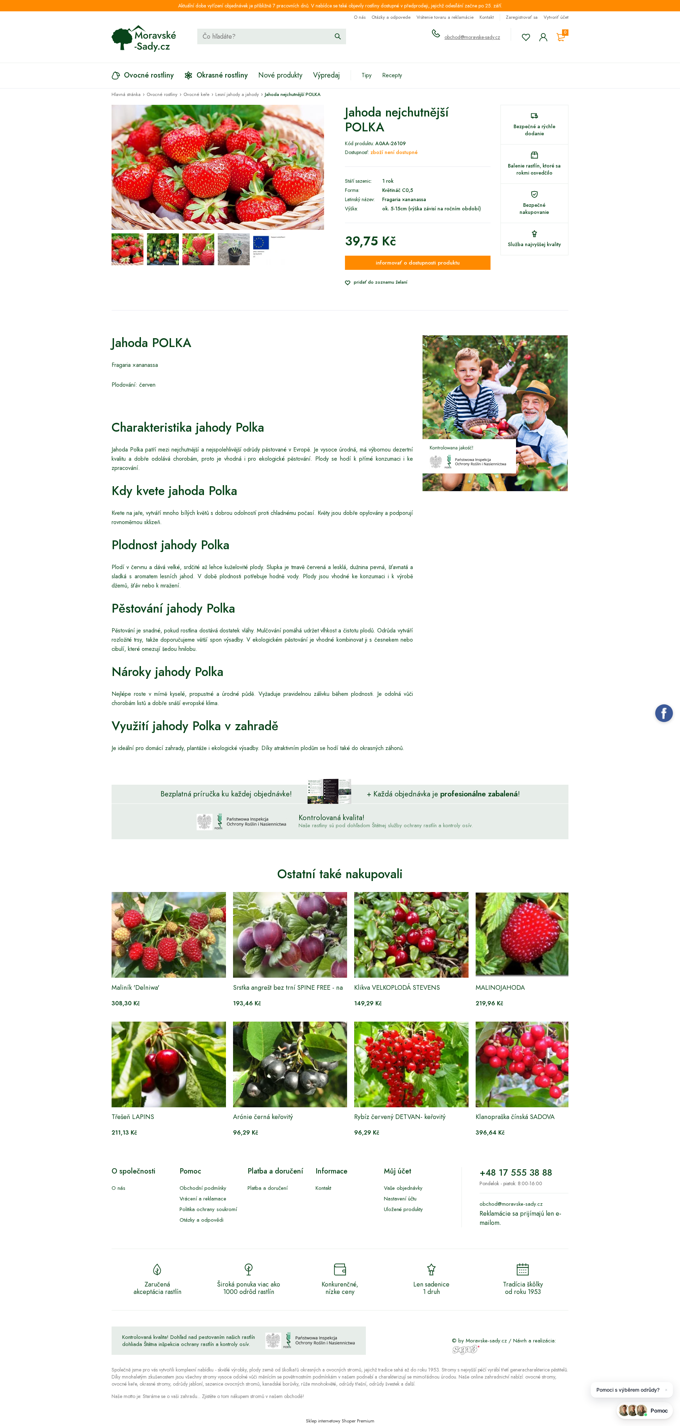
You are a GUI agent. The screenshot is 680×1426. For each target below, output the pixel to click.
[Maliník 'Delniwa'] (169, 935)
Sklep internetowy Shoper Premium (340, 1421)
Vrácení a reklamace (203, 1199)
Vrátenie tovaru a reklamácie (445, 17)
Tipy (367, 75)
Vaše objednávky (403, 1188)
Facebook (664, 713)
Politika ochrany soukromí (208, 1209)
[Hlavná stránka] (144, 38)
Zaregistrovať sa (522, 17)
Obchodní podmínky (203, 1188)
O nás (360, 17)
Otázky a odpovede (391, 17)
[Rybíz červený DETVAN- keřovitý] (411, 1064)
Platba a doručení (268, 1188)
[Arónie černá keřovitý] (290, 1064)
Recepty (392, 75)
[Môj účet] (543, 37)
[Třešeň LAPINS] (169, 1064)
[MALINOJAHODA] (533, 935)
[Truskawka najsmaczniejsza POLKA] (127, 249)
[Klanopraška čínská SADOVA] (533, 1064)
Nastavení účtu (400, 1199)
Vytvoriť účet (556, 17)
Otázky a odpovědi (201, 1220)
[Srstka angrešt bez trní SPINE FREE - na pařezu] (290, 935)
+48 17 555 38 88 (516, 1172)
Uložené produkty (403, 1209)
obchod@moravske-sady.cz (472, 37)
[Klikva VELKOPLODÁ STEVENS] (411, 935)
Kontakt (487, 17)
